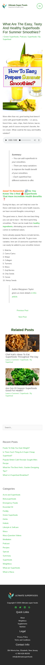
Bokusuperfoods (9, 499)
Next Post (22, 317)
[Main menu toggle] (39, 6)
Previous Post (22, 310)
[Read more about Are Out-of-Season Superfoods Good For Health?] (22, 377)
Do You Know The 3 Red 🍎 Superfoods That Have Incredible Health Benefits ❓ (22, 195)
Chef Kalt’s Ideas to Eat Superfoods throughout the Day (22, 355)
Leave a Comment (12, 360)
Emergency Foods (10, 503)
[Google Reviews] (29, 607)
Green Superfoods (11, 37)
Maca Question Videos (12, 535)
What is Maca (8, 572)
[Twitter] (20, 607)
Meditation (7, 539)
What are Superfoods (11, 568)
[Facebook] (16, 607)
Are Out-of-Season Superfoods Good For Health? (21, 389)
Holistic (6, 523)
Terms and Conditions (22, 640)
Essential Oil (8, 507)
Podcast (23, 37)
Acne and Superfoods (11, 495)
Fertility (6, 511)
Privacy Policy (22, 637)
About (22, 618)
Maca (5, 531)
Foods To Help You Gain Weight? (16, 448)
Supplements (22, 624)
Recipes (6, 548)
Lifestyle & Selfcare (10, 527)
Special (6, 552)
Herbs (5, 519)
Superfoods (32, 37)
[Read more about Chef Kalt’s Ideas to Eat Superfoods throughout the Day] (22, 343)
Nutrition (23, 627)
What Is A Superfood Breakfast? (16, 475)
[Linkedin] (25, 607)
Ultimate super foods (17, 5)
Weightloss (7, 564)
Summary (7, 556)
